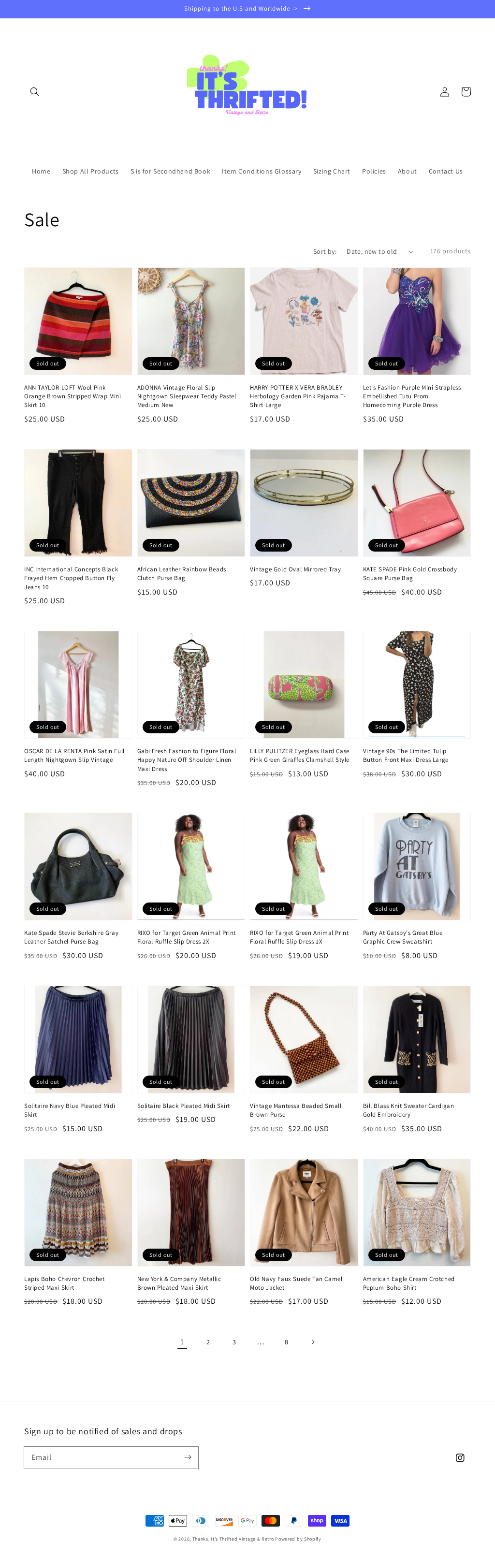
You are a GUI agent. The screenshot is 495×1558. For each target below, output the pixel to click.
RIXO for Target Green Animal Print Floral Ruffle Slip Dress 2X (186, 937)
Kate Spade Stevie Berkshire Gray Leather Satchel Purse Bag (71, 937)
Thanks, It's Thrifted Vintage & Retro (233, 1539)
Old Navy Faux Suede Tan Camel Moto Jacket (296, 1283)
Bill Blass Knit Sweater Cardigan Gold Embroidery (408, 1110)
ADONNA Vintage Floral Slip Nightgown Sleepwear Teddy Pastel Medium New (186, 396)
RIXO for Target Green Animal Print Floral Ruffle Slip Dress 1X (299, 937)
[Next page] (312, 1342)
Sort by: (324, 251)
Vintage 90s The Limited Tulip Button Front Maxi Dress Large (406, 755)
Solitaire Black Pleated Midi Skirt (183, 1106)
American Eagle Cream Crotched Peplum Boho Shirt (409, 1283)
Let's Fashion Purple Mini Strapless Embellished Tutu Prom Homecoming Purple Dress (412, 396)
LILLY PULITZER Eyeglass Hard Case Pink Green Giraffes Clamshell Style (299, 755)
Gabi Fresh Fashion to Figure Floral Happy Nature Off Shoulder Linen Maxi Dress (186, 759)
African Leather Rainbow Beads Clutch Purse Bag (181, 573)
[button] (34, 91)
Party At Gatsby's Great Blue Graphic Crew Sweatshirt (403, 937)
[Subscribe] (187, 1457)
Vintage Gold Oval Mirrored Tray (295, 569)
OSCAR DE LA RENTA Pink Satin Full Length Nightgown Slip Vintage (74, 755)
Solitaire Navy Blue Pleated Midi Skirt (69, 1110)
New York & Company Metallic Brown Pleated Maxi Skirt (179, 1283)
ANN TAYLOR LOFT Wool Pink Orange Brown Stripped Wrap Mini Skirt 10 (72, 396)
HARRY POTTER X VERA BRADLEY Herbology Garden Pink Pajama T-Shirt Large (298, 396)
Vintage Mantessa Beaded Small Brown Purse (295, 1110)
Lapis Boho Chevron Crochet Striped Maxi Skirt (64, 1283)
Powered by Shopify (298, 1539)
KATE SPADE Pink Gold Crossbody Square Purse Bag (410, 573)
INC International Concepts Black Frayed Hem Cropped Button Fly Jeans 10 (71, 578)
